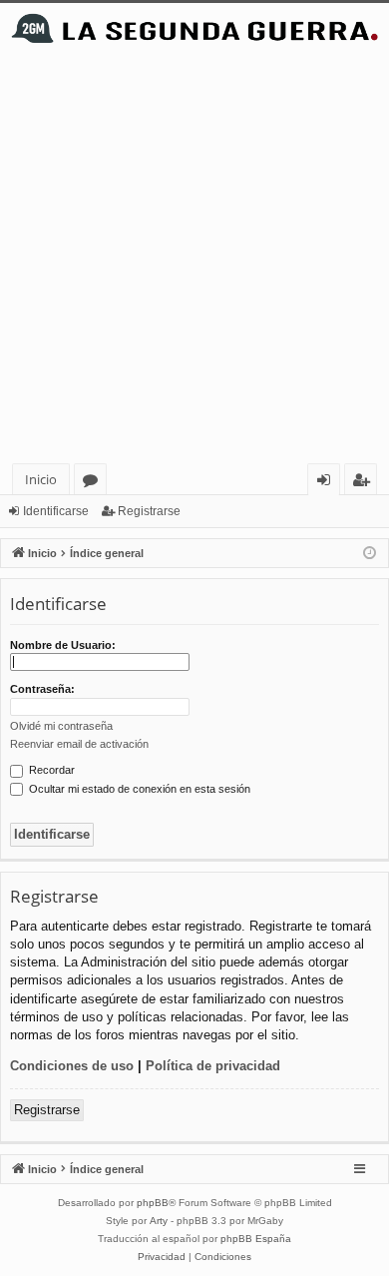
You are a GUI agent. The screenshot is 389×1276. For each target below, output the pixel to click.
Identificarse (56, 511)
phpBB (153, 1202)
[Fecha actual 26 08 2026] (369, 553)
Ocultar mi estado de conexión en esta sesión (138, 789)
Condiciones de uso (72, 1065)
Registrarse (149, 511)
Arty (159, 1220)
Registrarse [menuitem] (365, 482)
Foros (94, 482)
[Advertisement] (194, 258)
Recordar (50, 770)
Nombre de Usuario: (63, 645)
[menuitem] (162, 1257)
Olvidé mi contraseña (61, 726)
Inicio (41, 479)
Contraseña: (42, 689)
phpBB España (255, 1238)
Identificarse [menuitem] (327, 482)
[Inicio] (194, 28)
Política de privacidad (213, 1065)
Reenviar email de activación (79, 744)
